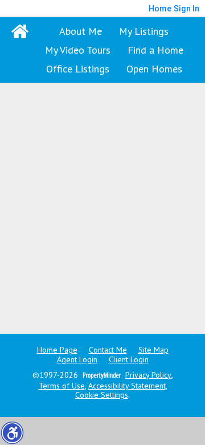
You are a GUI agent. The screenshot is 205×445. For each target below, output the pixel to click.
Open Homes (154, 68)
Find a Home (155, 49)
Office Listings (77, 68)
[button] (12, 432)
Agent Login (77, 360)
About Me (80, 31)
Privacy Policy (148, 375)
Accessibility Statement (127, 386)
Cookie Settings (101, 395)
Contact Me (108, 350)
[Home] (19, 31)
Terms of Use (62, 386)
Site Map (153, 350)
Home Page (57, 350)
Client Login (129, 360)
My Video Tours (77, 49)
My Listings (144, 31)
